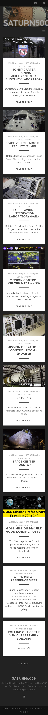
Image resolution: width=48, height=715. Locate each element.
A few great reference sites (24, 578)
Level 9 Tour (24, 66)
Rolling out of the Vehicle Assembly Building (24, 635)
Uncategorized (24, 525)
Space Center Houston (24, 463)
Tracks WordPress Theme (17, 709)
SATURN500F (24, 678)
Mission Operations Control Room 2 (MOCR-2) (23, 350)
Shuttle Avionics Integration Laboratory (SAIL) (24, 213)
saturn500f (32, 63)
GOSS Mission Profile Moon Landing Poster (24, 530)
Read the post (24, 102)
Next (27, 664)
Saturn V (24, 398)
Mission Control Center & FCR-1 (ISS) (24, 281)
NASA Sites (24, 458)
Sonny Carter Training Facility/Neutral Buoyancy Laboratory (24, 74)
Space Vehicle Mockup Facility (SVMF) (24, 144)
